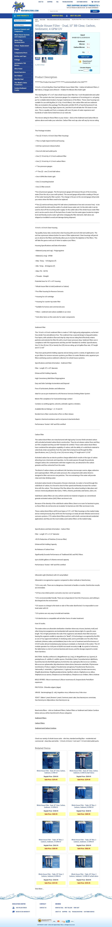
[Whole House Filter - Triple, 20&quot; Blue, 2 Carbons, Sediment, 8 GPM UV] (83, 792)
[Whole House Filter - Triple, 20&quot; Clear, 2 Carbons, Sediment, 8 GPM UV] (51, 861)
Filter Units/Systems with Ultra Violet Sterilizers (58, 19)
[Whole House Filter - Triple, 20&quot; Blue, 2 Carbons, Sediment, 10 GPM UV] (51, 827)
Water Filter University (23, 911)
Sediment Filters (40, 718)
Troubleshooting (67, 2)
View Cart (97, 2)
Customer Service (82, 2)
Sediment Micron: (81, 42)
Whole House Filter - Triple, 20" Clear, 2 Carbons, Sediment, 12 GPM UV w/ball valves (83, 875)
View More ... (39, 889)
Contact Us (43, 907)
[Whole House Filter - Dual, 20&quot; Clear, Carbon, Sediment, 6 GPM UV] (51, 760)
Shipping (49, 2)
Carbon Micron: (79, 47)
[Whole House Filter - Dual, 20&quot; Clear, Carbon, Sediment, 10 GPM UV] (51, 794)
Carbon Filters (40, 723)
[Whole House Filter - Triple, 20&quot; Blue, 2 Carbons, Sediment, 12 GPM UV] (83, 827)
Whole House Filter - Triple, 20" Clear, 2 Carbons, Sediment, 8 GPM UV (51, 875)
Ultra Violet (42, 19)
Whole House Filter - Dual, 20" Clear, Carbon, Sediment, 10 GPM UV (51, 806)
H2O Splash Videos (21, 907)
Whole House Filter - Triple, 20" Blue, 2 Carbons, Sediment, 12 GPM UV (84, 841)
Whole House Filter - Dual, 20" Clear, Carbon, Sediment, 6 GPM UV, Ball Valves (84, 772)
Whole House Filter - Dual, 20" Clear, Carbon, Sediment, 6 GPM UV (51, 772)
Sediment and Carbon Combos (45, 728)
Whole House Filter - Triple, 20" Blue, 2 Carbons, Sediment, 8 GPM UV (84, 806)
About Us (40, 2)
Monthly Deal (57, 16)
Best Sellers (75, 16)
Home (36, 19)
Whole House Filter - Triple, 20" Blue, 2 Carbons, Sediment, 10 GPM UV (51, 841)
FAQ (57, 2)
